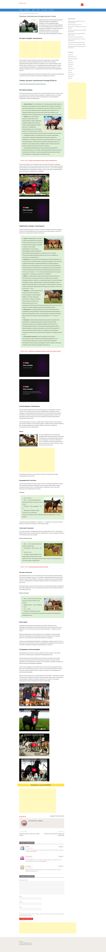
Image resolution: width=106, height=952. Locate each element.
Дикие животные (71, 56)
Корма (33, 10)
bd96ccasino (28, 866)
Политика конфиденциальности (25, 943)
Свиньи (69, 76)
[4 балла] (53, 816)
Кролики (69, 62)
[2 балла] (51, 816)
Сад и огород (44, 10)
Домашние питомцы (72, 58)
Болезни (21, 10)
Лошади (69, 64)
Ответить (61, 846)
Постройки (51, 10)
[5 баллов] (54, 816)
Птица (69, 72)
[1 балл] (50, 816)
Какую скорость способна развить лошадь (76, 44)
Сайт (20, 907)
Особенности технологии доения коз (75, 36)
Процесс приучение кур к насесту (74, 24)
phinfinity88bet (28, 856)
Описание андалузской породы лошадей (76, 42)
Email (20, 901)
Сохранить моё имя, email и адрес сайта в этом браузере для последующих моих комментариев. (41, 914)
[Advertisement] (30, 49)
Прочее (69, 70)
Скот (69, 78)
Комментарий (23, 880)
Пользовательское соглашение (25, 944)
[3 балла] (52, 816)
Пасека (38, 10)
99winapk (27, 846)
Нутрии (69, 66)
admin (40, 821)
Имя (20, 896)
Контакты (21, 941)
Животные (26, 10)
